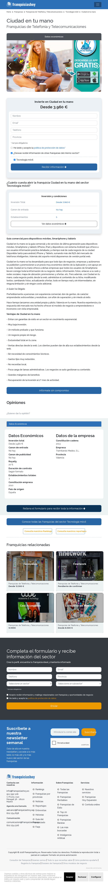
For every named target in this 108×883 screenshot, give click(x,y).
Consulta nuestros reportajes (71, 531)
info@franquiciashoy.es (18, 791)
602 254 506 (13, 825)
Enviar (54, 706)
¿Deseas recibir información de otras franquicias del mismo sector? (46, 153)
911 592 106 (12, 794)
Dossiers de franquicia (51, 863)
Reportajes (40, 806)
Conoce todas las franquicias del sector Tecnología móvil (54, 521)
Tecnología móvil (24, 160)
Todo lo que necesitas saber (60, 860)
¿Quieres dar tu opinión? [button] (18, 413)
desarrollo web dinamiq (93, 868)
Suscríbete (90, 732)
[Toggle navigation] (97, 4)
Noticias (39, 801)
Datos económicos (54, 37)
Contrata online (92, 804)
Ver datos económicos (53, 224)
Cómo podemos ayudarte (85, 860)
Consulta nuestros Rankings (38, 531)
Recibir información (53, 167)
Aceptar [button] (69, 877)
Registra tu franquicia (30, 863)
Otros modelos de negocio (75, 863)
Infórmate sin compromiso (54, 390)
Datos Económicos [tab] (18, 424)
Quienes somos (39, 860)
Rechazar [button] (82, 877)
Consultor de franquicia (20, 860)
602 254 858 (13, 813)
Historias (39, 815)
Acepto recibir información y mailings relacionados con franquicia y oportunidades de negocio (51, 695)
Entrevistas (40, 810)
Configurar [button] (96, 877)
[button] (98, 66)
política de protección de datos (42, 698)
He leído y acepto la (39, 148)
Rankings (39, 789)
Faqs (37, 827)
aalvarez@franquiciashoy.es (20, 810)
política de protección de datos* (49, 148)
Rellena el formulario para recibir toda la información (53, 508)
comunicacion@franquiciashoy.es (23, 822)
